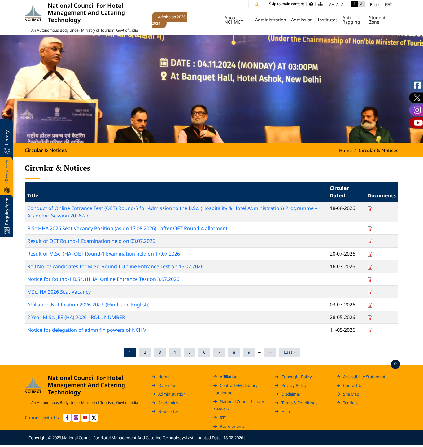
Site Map (351, 394)
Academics (168, 402)
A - (343, 4)
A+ (331, 4)
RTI (223, 417)
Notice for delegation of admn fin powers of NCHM (87, 329)
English (376, 4)
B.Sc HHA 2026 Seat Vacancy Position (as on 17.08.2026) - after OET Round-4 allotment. (128, 228)
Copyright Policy (296, 376)
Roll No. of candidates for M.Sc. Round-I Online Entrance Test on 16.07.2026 (115, 266)
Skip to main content (286, 4)
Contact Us (353, 385)
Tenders (350, 402)
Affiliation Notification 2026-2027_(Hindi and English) (88, 304)
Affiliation (229, 376)
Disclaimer (290, 394)
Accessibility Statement (364, 376)
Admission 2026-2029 (169, 20)
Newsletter (168, 411)
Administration (172, 394)
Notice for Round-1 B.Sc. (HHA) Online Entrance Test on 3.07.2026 (103, 279)
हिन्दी (388, 4)
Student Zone (377, 19)
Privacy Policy (294, 385)
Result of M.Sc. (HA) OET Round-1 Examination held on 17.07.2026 (103, 253)
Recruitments (232, 426)
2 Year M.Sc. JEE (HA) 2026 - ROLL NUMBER (76, 317)
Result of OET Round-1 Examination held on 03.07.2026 (91, 241)
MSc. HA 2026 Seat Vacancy (59, 291)
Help (285, 411)
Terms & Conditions (299, 402)
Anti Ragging (351, 19)
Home (213, 20)
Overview (167, 385)
